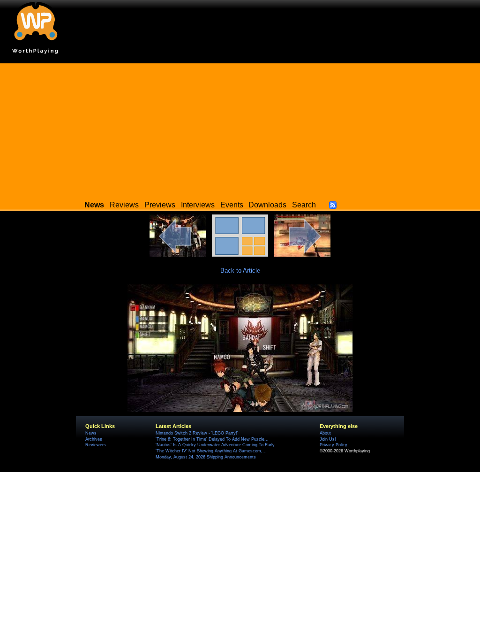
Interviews (198, 205)
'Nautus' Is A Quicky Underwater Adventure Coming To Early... (217, 445)
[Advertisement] (240, 129)
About (325, 433)
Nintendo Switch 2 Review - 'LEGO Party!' (197, 433)
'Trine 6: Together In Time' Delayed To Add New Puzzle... (212, 439)
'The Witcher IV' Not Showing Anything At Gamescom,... (211, 451)
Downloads (267, 205)
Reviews (124, 205)
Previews (159, 205)
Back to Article (240, 270)
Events (231, 205)
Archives (93, 439)
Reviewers (95, 445)
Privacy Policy (333, 445)
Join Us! (328, 439)
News (91, 433)
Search (304, 205)
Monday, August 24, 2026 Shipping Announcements (206, 457)
